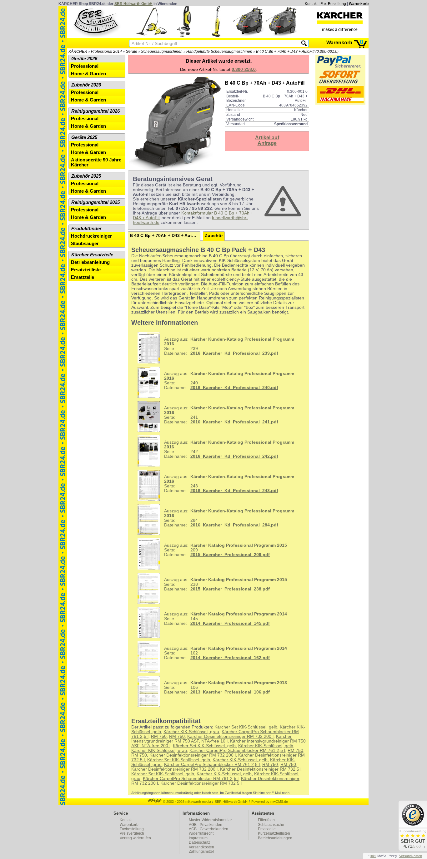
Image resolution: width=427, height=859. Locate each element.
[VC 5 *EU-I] (183, 35)
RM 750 (159, 736)
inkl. (373, 856)
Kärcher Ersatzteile (92, 254)
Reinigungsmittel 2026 (95, 111)
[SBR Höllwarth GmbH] (96, 21)
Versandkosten (201, 847)
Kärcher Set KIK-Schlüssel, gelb (245, 727)
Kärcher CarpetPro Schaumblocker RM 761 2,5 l (237, 750)
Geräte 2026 (84, 58)
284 (229, 518)
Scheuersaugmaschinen (162, 51)
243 (229, 483)
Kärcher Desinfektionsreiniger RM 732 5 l (260, 769)
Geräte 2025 (84, 137)
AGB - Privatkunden (205, 824)
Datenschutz (199, 842)
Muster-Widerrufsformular (210, 820)
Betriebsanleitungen (275, 838)
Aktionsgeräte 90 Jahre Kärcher (96, 162)
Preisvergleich (132, 833)
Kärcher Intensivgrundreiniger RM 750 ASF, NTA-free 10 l (211, 738)
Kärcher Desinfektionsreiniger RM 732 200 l (230, 736)
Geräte (131, 51)
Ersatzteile (82, 277)
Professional (84, 66)
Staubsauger (85, 243)
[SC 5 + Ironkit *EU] (151, 35)
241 (229, 415)
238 (225, 584)
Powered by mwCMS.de (269, 801)
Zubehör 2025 (86, 176)
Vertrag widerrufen (135, 838)
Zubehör (214, 235)
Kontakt (311, 4)
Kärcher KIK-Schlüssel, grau (191, 731)
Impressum (198, 838)
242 (229, 449)
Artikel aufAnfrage (267, 140)
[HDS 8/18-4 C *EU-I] (248, 35)
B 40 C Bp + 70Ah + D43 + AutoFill (165, 235)
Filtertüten (266, 820)
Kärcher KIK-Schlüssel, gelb (265, 745)
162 (225, 653)
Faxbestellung (132, 829)
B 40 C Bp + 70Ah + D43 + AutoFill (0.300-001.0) (297, 51)
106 (225, 687)
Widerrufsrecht (201, 833)
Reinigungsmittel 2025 (95, 202)
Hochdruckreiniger (91, 236)
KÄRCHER (77, 51)
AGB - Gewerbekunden (208, 829)
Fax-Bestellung (333, 4)
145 (225, 619)
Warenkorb (359, 4)
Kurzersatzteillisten (274, 833)
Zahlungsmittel (201, 851)
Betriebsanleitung (90, 262)
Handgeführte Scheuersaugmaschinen (219, 51)
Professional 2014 (106, 51)
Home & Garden (88, 73)
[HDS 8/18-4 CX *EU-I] (281, 35)
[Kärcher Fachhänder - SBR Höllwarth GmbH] (339, 21)
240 (229, 380)
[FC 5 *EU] (216, 35)
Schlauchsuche (271, 824)
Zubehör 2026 (86, 84)
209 (225, 550)
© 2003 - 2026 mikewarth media (186, 801)
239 (229, 346)
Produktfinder (86, 228)
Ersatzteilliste (86, 269)
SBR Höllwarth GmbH (133, 4)
